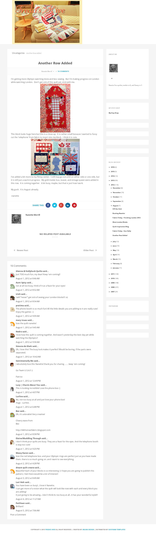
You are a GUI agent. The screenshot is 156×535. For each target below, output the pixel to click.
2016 (112, 167)
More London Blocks (120, 222)
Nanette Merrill (33, 215)
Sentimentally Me (24, 361)
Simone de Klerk (24, 346)
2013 (112, 180)
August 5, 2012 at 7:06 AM (27, 510)
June (114, 246)
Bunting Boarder (119, 213)
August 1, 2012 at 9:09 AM (27, 316)
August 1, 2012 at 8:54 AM (27, 301)
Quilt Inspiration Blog (121, 227)
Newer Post (22, 250)
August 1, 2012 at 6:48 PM (27, 407)
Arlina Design (88, 530)
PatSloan (20, 503)
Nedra (19, 331)
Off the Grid (117, 209)
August (115, 206)
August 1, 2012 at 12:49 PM (28, 380)
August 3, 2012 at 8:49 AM (27, 478)
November (117, 192)
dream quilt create (25, 467)
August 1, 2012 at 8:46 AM (27, 278)
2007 (112, 292)
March (115, 259)
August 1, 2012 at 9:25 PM (27, 448)
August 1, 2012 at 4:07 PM (27, 392)
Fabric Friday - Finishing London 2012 (127, 218)
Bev (17, 411)
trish (18, 294)
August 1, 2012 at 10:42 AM (28, 356)
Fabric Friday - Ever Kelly (122, 231)
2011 (112, 274)
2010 (112, 278)
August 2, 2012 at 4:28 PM (27, 463)
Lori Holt (20, 482)
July (114, 241)
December (116, 188)
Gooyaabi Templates (116, 530)
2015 (112, 171)
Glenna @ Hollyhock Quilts (29, 271)
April (115, 255)
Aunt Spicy (21, 282)
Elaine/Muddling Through (28, 438)
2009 (112, 283)
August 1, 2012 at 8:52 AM (27, 290)
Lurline (19, 396)
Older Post (88, 250)
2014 (112, 176)
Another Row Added (120, 235)
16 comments (63, 71)
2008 (112, 287)
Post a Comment (18, 514)
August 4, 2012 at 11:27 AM (28, 499)
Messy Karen (22, 453)
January (116, 268)
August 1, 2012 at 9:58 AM (27, 342)
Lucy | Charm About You (28, 385)
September (117, 201)
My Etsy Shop (114, 113)
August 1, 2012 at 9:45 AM (27, 327)
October (116, 197)
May (114, 250)
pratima (20, 305)
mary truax (21, 320)
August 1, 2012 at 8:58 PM (27, 434)
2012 (113, 185)
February (116, 263)
